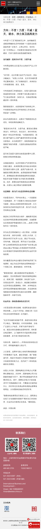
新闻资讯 (20, 17)
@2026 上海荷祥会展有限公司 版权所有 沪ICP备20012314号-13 (20, 522)
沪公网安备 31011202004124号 (20, 525)
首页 (14, 17)
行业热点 (29, 17)
